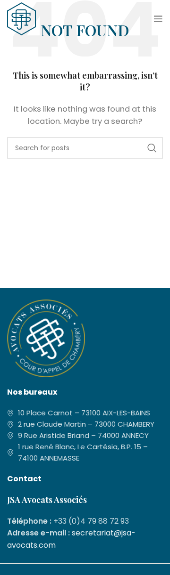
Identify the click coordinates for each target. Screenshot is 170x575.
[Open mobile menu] (158, 18)
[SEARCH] (152, 148)
